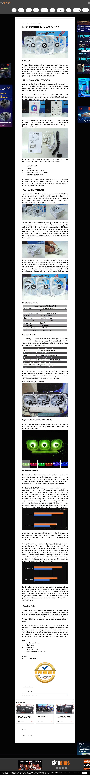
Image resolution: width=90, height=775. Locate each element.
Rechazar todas (77, 773)
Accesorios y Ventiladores (28, 687)
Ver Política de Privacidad (44, 773)
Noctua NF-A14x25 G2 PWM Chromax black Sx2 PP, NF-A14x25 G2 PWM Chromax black (64, 717)
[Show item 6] (64, 464)
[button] (52, 10)
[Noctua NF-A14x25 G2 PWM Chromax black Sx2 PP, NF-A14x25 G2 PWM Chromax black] (65, 709)
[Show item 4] (49, 464)
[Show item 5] (56, 464)
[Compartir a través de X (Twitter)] (26, 691)
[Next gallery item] (66, 445)
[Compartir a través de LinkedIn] (29, 691)
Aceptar (84, 773)
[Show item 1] (26, 464)
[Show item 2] (33, 464)
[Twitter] (60, 768)
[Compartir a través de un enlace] (32, 691)
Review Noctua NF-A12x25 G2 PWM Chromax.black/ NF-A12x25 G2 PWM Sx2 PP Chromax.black (25, 717)
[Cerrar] (88, 773)
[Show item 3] (41, 464)
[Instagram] (66, 768)
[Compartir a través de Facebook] (23, 691)
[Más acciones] (67, 23)
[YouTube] (63, 768)
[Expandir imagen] (33, 108)
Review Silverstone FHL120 (43, 716)
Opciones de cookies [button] (68, 773)
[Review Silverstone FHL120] (45, 709)
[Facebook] (57, 768)
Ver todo (72, 701)
